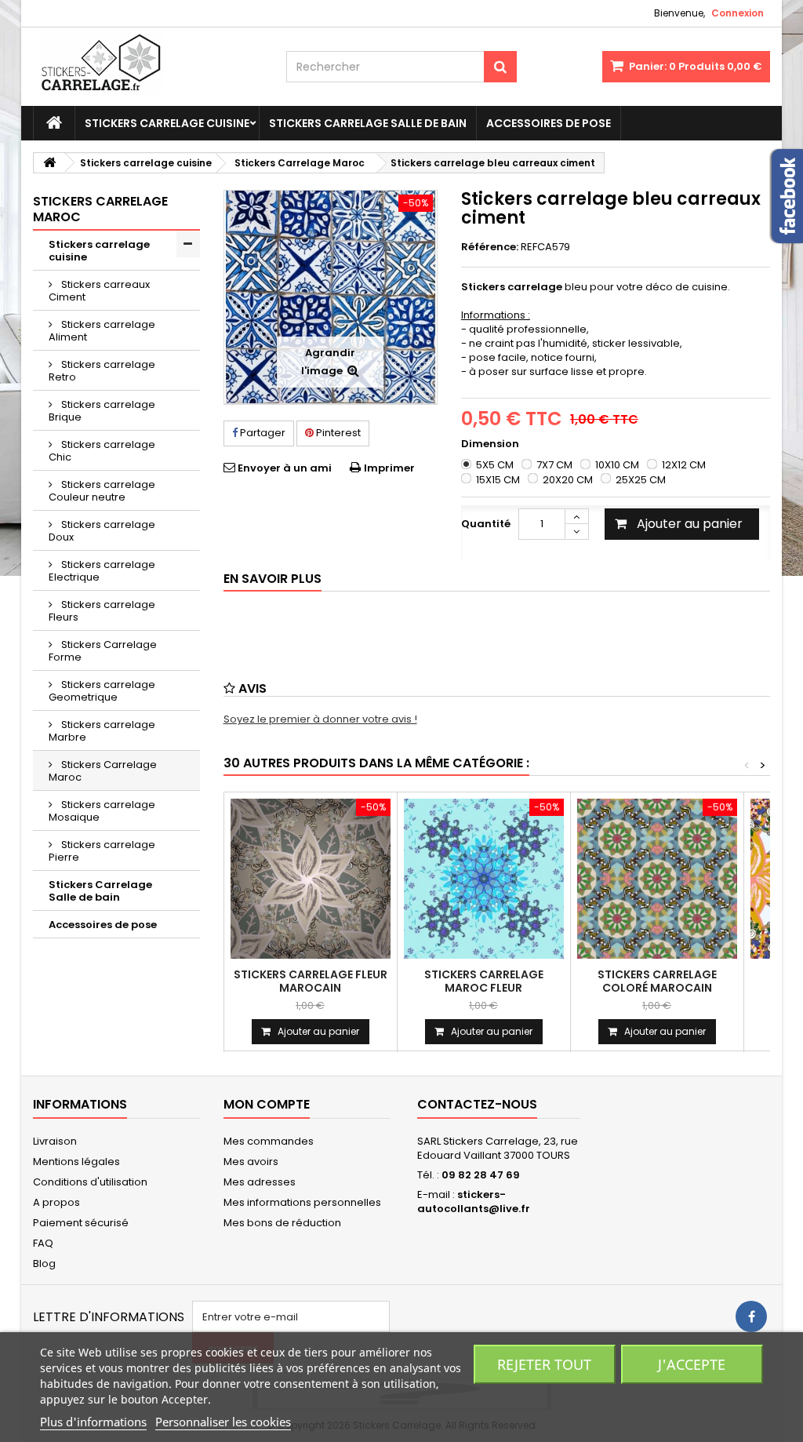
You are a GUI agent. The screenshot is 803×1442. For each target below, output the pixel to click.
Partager (261, 432)
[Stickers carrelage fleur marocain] (311, 879)
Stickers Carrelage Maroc (103, 771)
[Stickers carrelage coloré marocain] (657, 879)
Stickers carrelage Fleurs (102, 611)
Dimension (491, 444)
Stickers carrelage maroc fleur (483, 981)
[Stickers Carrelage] (148, 66)
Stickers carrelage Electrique (102, 570)
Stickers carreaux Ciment (99, 290)
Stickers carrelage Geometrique (102, 691)
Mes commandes (268, 1141)
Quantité (486, 523)
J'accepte (691, 1364)
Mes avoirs (250, 1161)
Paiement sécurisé (81, 1222)
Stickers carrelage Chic (102, 450)
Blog (44, 1263)
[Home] (54, 123)
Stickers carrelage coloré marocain (657, 981)
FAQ (43, 1243)
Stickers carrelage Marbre (102, 731)
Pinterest (337, 432)
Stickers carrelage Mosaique (102, 811)
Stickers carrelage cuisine (167, 123)
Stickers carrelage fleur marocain (310, 981)
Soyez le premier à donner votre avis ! (320, 719)
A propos (56, 1202)
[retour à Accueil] (49, 163)
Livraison (55, 1141)
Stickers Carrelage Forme (103, 651)
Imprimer (389, 468)
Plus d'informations (93, 1421)
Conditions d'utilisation (90, 1181)
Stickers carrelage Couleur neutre (102, 490)
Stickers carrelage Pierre (102, 851)
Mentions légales (76, 1161)
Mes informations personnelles (302, 1202)
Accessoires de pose (548, 123)
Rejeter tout (544, 1364)
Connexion (737, 13)
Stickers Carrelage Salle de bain (368, 123)
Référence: (489, 247)
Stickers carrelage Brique (102, 410)
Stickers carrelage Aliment (102, 330)
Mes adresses (259, 1181)
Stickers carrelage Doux (102, 530)
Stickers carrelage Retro (102, 370)
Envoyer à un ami (285, 468)
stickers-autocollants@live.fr (473, 1201)
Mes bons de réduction (282, 1222)
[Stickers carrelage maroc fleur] (484, 879)
